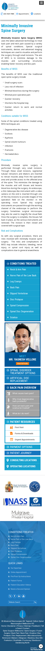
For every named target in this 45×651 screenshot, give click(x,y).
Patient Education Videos (21, 585)
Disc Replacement (19, 635)
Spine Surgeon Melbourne (13, 631)
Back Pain (14, 287)
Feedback (36, 626)
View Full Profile (22, 364)
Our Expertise (16, 568)
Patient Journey (20, 453)
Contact (26, 628)
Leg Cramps (15, 281)
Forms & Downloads (24, 433)
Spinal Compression (19, 305)
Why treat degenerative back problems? (23, 400)
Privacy (20, 626)
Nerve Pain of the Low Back (23, 275)
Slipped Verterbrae (19, 293)
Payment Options (21, 447)
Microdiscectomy (34, 635)
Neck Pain (24, 633)
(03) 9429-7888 (9, 14)
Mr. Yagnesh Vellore (22, 358)
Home (3, 626)
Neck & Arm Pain (18, 269)
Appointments (24, 14)
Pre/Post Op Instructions (21, 576)
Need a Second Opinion (20, 589)
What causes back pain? (23, 393)
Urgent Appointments (25, 439)
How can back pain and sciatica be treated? (22, 406)
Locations (37, 14)
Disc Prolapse (16, 299)
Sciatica (13, 317)
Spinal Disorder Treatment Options (22, 372)
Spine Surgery (30, 631)
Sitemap (27, 626)
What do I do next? (20, 413)
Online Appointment (19, 572)
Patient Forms (16, 581)
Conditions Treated (23, 263)
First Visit (19, 427)
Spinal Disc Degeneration (22, 311)
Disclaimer (12, 626)
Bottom (41, 646)
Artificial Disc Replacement (19, 379)
